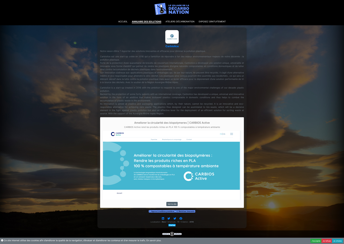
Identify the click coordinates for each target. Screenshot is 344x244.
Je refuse (327, 241)
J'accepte (316, 241)
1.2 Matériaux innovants (185, 211)
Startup (172, 225)
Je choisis (337, 241)
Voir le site (172, 204)
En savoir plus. (153, 240)
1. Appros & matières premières (161, 211)
